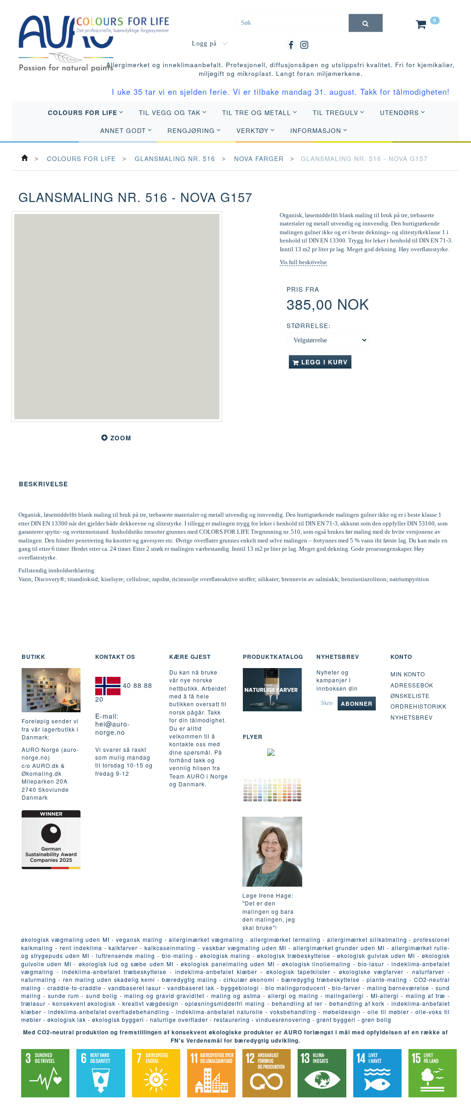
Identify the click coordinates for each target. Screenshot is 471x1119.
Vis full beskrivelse (303, 262)
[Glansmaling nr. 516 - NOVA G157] (116, 316)
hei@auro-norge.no (112, 728)
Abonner (357, 703)
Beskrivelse (43, 483)
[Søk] (366, 23)
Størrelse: (309, 325)
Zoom (120, 437)
